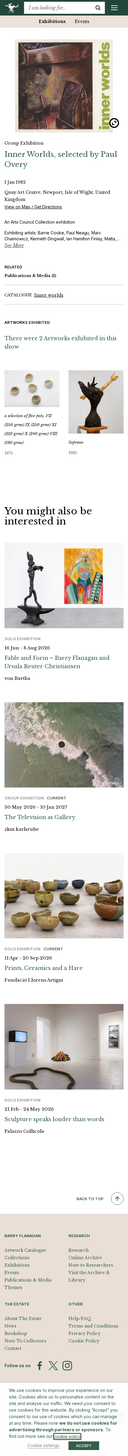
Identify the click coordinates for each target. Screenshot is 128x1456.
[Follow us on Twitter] (53, 1365)
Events (82, 21)
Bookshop (15, 1333)
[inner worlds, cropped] (64, 85)
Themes (13, 1287)
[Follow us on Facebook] (39, 1365)
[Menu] (114, 7)
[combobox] (57, 8)
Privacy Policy (84, 1333)
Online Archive (85, 1257)
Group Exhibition (23, 143)
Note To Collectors (25, 1341)
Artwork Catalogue (25, 1250)
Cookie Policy (83, 1341)
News (10, 1326)
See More (14, 245)
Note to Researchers (90, 1265)
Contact (12, 1348)
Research (78, 1250)
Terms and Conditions (93, 1326)
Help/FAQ (79, 1318)
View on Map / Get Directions (33, 206)
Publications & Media (30, 275)
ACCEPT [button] (84, 1445)
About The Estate (23, 1318)
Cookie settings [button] (43, 1445)
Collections (16, 1257)
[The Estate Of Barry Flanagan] (14, 7)
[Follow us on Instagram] (67, 1365)
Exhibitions (52, 21)
